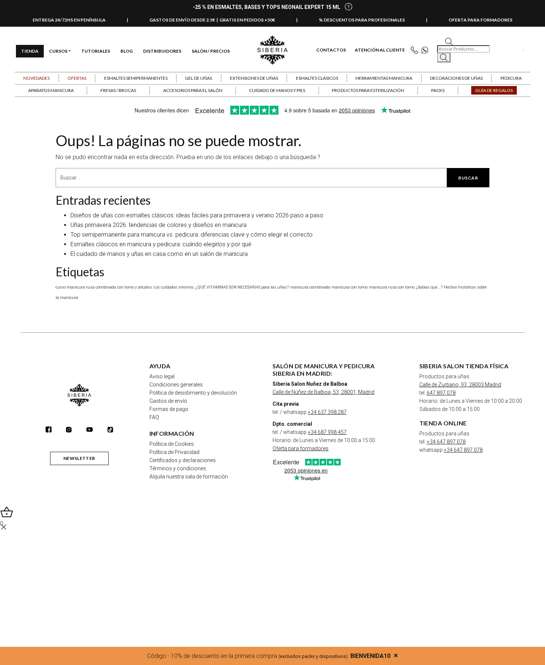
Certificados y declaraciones (182, 460)
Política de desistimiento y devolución (193, 393)
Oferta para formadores (300, 448)
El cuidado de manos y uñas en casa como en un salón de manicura (159, 253)
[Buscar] (443, 57)
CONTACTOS (331, 50)
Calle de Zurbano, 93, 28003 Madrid (460, 385)
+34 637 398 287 (327, 412)
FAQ (154, 417)
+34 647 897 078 (446, 442)
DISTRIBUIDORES (162, 51)
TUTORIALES (95, 51)
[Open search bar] (449, 41)
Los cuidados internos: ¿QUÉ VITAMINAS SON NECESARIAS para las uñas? (221, 287)
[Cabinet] (506, 50)
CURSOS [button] (58, 51)
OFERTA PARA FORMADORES (480, 20)
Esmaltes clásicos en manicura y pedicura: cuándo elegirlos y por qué (160, 244)
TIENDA (30, 51)
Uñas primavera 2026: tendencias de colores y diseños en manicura (158, 224)
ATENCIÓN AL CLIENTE (380, 50)
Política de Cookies (171, 444)
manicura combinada (310, 287)
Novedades (36, 78)
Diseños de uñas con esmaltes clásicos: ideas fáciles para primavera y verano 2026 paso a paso (196, 215)
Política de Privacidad (174, 452)
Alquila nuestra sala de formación (188, 477)
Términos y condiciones (177, 468)
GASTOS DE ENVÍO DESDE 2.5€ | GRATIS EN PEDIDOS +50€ (212, 20)
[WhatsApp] (427, 50)
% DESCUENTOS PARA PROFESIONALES (362, 20)
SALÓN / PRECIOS (211, 51)
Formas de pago (168, 409)
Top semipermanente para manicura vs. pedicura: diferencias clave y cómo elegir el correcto (191, 234)
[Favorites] (490, 50)
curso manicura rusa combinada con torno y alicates (104, 287)
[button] (77, 78)
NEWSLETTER (79, 458)
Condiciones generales (176, 385)
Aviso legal (162, 376)
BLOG (126, 51)
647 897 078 (441, 393)
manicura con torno (349, 287)
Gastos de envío (168, 401)
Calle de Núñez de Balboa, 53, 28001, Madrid (323, 392)
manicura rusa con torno (391, 287)
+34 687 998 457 (327, 432)
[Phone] (416, 50)
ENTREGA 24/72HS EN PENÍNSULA (69, 20)
